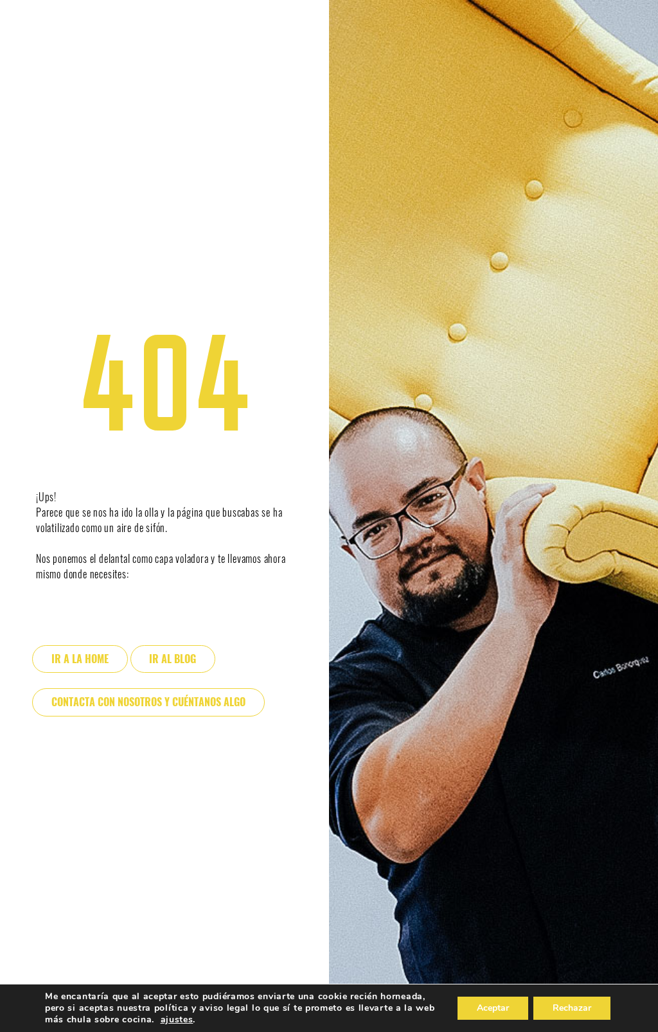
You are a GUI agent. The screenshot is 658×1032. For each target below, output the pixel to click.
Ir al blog (172, 659)
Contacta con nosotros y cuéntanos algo (148, 702)
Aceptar (493, 1008)
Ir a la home (80, 659)
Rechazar (572, 1008)
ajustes (177, 1020)
